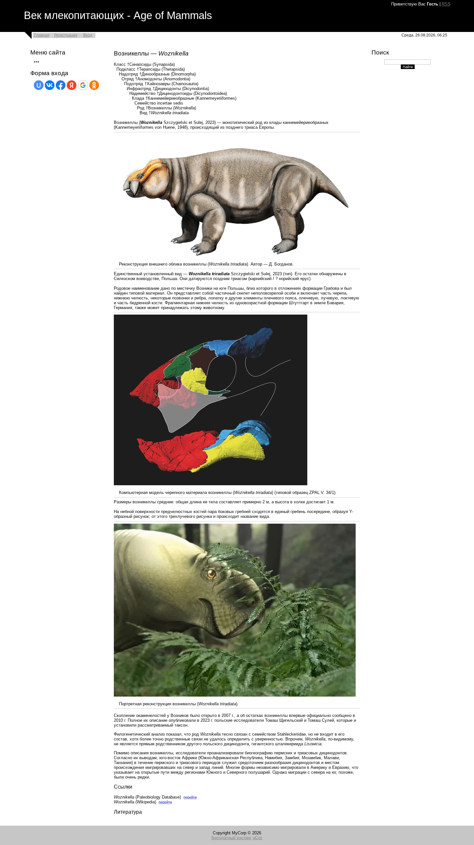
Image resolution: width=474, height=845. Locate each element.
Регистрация (65, 35)
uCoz (257, 837)
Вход (87, 35)
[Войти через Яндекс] (71, 85)
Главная (41, 35)
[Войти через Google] (83, 85)
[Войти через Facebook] (60, 85)
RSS (446, 4)
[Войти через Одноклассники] (94, 85)
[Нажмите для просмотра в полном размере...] (235, 260)
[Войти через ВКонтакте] (49, 85)
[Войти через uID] (39, 85)
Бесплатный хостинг (232, 837)
